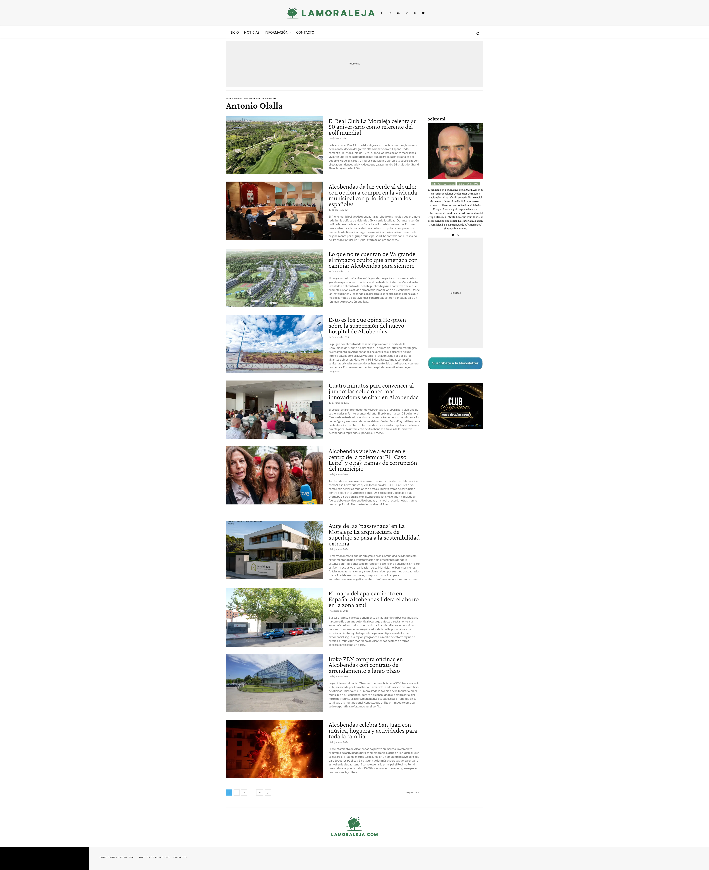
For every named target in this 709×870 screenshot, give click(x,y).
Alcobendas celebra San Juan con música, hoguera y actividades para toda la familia (373, 730)
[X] (415, 13)
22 (259, 792)
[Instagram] (390, 13)
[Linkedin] (398, 13)
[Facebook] (382, 13)
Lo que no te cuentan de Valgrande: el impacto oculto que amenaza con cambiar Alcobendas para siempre (373, 259)
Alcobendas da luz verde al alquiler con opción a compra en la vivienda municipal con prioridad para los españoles (373, 195)
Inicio (229, 98)
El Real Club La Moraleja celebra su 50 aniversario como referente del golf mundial (373, 126)
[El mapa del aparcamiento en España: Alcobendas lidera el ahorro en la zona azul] (274, 617)
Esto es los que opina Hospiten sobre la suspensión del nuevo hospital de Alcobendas (367, 325)
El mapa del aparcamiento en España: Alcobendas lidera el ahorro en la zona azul (374, 599)
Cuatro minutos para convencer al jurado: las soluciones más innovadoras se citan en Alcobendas (374, 391)
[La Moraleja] (330, 13)
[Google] (423, 13)
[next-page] (268, 792)
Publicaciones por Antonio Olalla (260, 98)
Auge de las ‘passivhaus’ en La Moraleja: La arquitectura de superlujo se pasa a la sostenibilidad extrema (374, 534)
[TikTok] (406, 13)
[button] (478, 33)
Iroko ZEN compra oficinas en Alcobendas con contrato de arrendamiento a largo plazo (366, 664)
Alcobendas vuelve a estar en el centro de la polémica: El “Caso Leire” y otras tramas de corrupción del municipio (373, 459)
